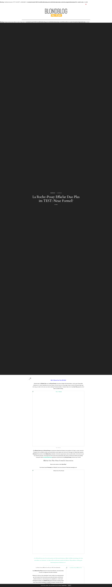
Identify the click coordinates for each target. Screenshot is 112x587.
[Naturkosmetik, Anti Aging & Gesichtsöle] (56, 12)
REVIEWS (68, 4)
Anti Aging (44, 4)
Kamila (56, 204)
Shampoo (61, 4)
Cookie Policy (64, 585)
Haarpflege (52, 4)
